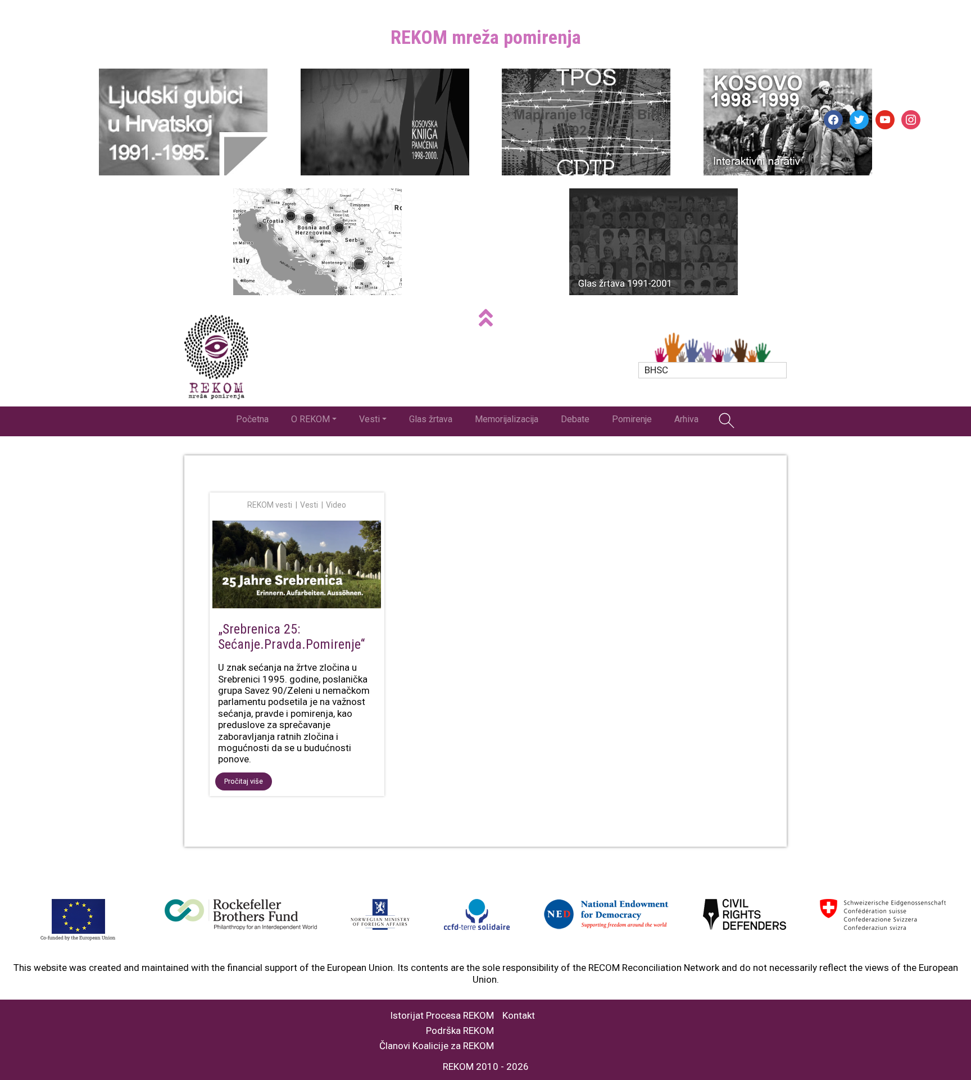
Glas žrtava (430, 419)
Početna (252, 419)
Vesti (369, 419)
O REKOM (310, 419)
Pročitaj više (243, 781)
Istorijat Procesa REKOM (442, 1015)
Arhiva (686, 419)
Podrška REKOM (460, 1031)
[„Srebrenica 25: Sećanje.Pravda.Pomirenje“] (297, 566)
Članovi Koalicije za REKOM (436, 1046)
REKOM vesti (269, 504)
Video (336, 504)
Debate (575, 419)
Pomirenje (632, 419)
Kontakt (518, 1015)
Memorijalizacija (506, 419)
